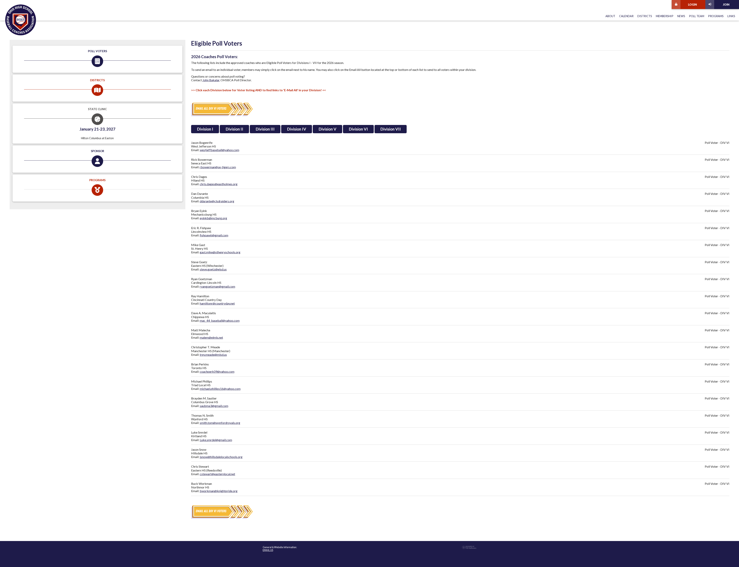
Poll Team (696, 16)
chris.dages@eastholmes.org (218, 184)
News (681, 16)
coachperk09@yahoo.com (217, 371)
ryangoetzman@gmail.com (217, 286)
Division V (327, 128)
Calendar (626, 16)
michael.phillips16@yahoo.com (220, 388)
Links (731, 16)
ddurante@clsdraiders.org (217, 201)
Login (692, 4)
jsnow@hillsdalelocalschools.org (221, 457)
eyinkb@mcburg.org (213, 218)
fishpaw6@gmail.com (214, 235)
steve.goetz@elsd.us (213, 269)
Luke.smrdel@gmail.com (216, 440)
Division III (265, 128)
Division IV (296, 128)
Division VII (390, 128)
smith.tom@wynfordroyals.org (220, 423)
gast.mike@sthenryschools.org (220, 252)
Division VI (358, 128)
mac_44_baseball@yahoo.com (220, 320)
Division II (234, 128)
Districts (644, 16)
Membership (664, 16)
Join (726, 4)
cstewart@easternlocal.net (217, 474)
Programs (716, 16)
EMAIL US (268, 550)
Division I (205, 128)
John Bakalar (210, 80)
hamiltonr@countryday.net (217, 303)
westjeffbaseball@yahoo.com (219, 150)
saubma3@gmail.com (214, 406)
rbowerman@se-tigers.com (218, 167)
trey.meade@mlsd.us (213, 354)
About (610, 16)
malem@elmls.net (211, 337)
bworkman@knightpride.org (218, 491)
